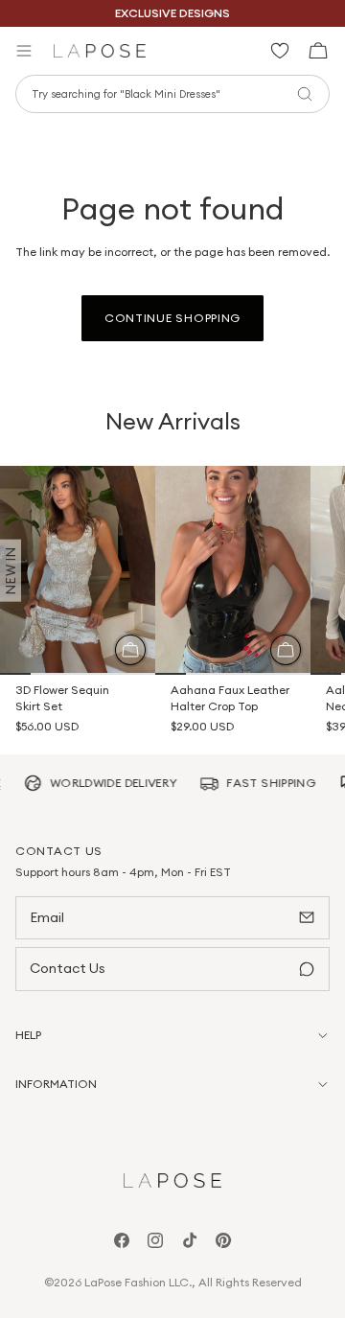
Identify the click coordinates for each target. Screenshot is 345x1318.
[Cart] (311, 50)
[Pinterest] (223, 1240)
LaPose (103, 1282)
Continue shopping (172, 318)
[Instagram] (155, 1240)
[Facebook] (121, 1240)
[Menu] (24, 51)
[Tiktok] (189, 1240)
